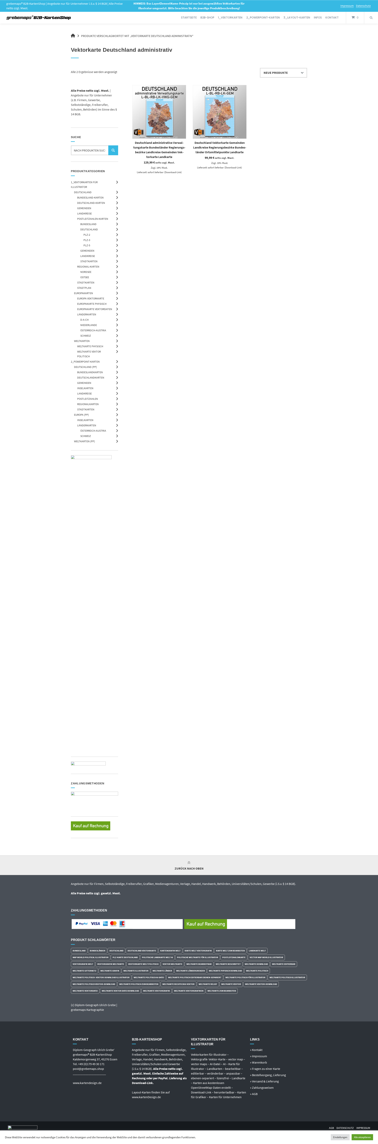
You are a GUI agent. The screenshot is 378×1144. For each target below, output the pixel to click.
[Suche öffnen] (371, 18)
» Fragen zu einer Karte (265, 1069)
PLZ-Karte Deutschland (125, 957)
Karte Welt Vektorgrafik (198, 950)
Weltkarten (82, 341)
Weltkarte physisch (90, 346)
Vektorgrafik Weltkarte (110, 964)
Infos (318, 17)
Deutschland (83, 192)
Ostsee (84, 277)
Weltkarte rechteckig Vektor (178, 984)
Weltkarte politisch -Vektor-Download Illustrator (101, 977)
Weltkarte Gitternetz (84, 970)
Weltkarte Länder (162, 970)
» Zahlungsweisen (262, 1088)
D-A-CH (84, 319)
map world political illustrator (90, 957)
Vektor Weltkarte (172, 964)
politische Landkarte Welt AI (157, 957)
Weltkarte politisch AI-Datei (149, 977)
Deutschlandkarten (90, 377)
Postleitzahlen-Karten (92, 219)
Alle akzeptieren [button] (362, 1137)
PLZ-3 (86, 240)
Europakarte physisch (92, 304)
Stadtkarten (88, 261)
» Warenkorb (258, 1062)
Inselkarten (85, 388)
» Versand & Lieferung (264, 1081)
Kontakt (332, 17)
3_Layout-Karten (297, 17)
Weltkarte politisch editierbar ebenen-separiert (194, 977)
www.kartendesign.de (87, 1083)
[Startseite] (38, 18)
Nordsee (85, 272)
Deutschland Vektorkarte (142, 950)
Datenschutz (363, 5)
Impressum (347, 5)
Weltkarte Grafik (109, 970)
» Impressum (258, 1056)
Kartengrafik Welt (170, 950)
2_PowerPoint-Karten (263, 17)
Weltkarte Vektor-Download (261, 984)
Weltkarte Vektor (231, 984)
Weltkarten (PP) (84, 441)
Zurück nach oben (189, 868)
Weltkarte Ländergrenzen (190, 970)
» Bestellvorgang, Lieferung (268, 1075)
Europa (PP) (81, 414)
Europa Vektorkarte (90, 298)
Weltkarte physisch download (225, 970)
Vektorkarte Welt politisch (143, 964)
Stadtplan (84, 288)
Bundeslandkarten (90, 372)
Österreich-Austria (93, 330)
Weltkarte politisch (257, 970)
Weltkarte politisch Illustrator (287, 977)
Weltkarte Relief (208, 984)
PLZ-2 (86, 234)
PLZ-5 (86, 245)
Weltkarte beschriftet (228, 964)
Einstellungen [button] (340, 1137)
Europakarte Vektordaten (94, 309)
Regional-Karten (88, 266)
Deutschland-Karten (91, 203)
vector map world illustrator (266, 957)
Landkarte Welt (257, 950)
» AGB (254, 1094)
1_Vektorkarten (230, 17)
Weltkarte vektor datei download (120, 990)
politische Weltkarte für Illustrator (197, 957)
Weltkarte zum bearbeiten (222, 990)
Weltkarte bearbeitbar (199, 964)
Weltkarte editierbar (283, 964)
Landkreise (84, 213)
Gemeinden (84, 208)
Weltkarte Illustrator (135, 970)
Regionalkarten (88, 404)
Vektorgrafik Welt (83, 964)
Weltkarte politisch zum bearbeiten (138, 984)
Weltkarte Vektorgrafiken (188, 990)
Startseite (189, 17)
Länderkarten (86, 314)
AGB (331, 1128)
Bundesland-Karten (90, 197)
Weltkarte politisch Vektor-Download (94, 984)
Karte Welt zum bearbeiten (230, 950)
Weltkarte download (256, 964)
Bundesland (88, 224)
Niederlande (88, 325)
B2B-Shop (207, 17)
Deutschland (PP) (85, 367)
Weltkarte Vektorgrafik (156, 990)
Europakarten (83, 293)
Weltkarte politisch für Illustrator (245, 977)
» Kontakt (256, 1050)
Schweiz (85, 335)
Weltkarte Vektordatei (85, 990)
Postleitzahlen (87, 399)
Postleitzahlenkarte (234, 957)
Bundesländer (97, 950)
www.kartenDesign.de (146, 1097)
